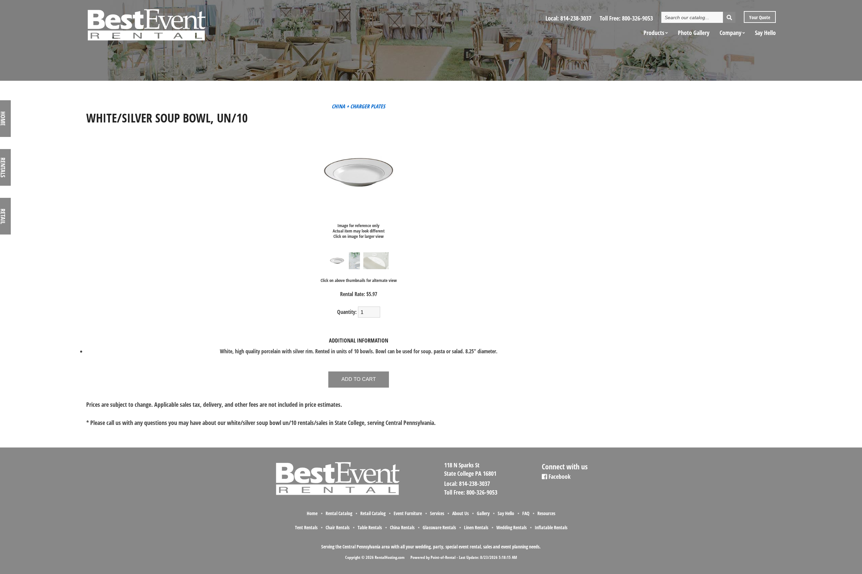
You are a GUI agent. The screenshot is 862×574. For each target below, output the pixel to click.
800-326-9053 (637, 18)
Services (437, 513)
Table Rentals (370, 527)
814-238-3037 (575, 18)
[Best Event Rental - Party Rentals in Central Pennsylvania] (146, 22)
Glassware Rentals (439, 527)
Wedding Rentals (511, 527)
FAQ (525, 513)
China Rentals (402, 527)
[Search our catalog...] (729, 17)
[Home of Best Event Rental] (337, 494)
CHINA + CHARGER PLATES (358, 106)
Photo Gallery (693, 33)
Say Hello (765, 33)
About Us (460, 513)
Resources (546, 513)
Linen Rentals (476, 527)
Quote (759, 17)
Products (653, 33)
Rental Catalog (339, 513)
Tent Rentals (306, 527)
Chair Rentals (338, 527)
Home (312, 513)
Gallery (483, 513)
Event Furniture (408, 513)
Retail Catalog (373, 513)
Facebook (558, 476)
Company (730, 33)
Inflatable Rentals (551, 527)
